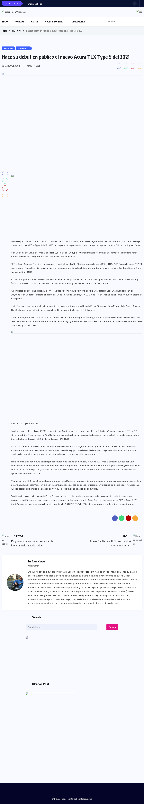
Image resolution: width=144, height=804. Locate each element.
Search (112, 627)
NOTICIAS (19, 21)
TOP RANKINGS (78, 21)
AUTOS (34, 21)
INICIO (5, 21)
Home (4, 30)
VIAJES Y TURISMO (54, 21)
